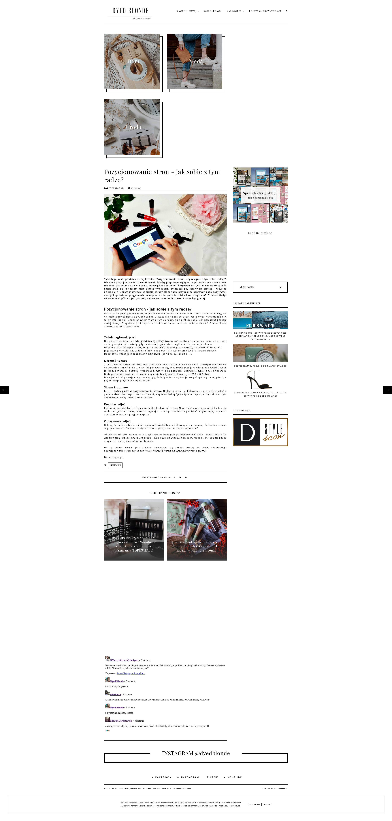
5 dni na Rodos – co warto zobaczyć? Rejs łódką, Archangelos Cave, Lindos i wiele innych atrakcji (260, 336)
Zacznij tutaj (187, 11)
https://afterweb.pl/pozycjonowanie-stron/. (179, 450)
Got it (267, 804)
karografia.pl (281, 788)
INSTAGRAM (190, 777)
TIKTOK (212, 777)
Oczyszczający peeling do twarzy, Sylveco (260, 366)
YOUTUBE (235, 777)
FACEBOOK (163, 777)
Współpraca (213, 11)
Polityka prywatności (265, 11)
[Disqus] (165, 611)
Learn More (255, 804)
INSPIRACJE (115, 465)
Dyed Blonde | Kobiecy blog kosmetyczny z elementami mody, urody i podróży (154, 788)
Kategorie (234, 11)
